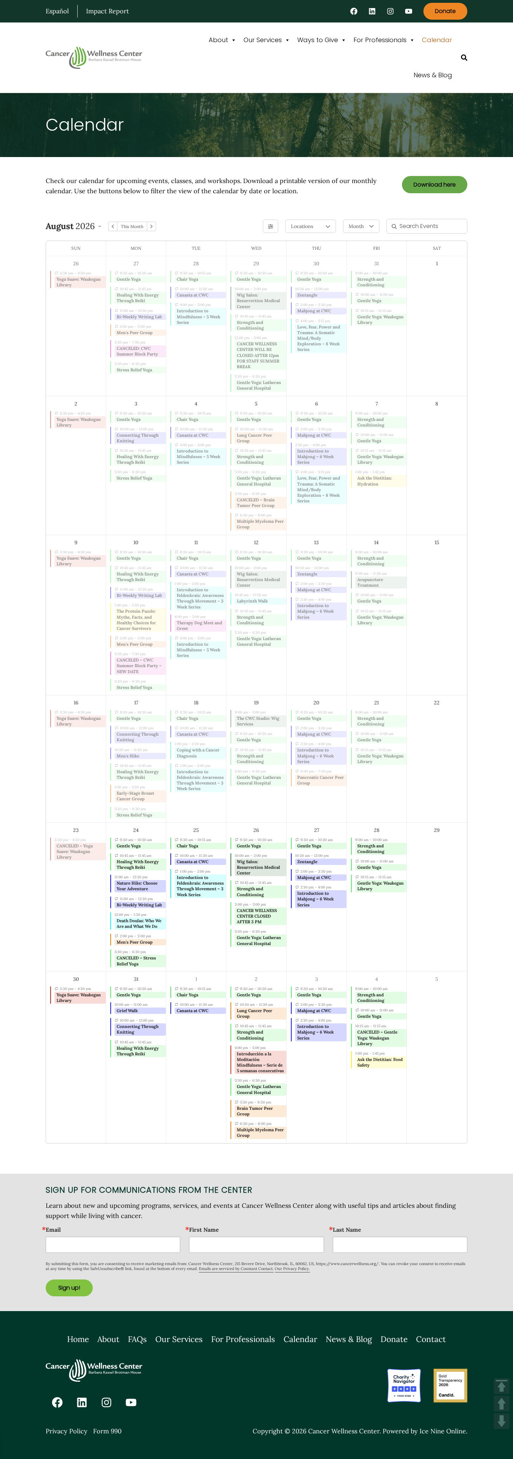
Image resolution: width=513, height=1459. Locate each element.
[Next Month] (151, 226)
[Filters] (270, 226)
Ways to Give (317, 39)
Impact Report (107, 11)
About (218, 39)
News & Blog (433, 75)
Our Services (262, 39)
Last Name (347, 1229)
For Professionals (380, 39)
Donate (445, 11)
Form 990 (107, 1431)
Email (53, 1229)
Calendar (437, 39)
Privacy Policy (66, 1431)
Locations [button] (302, 226)
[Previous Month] (113, 226)
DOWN (501, 1421)
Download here (435, 185)
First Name (204, 1229)
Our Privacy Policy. (292, 1268)
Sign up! (69, 1288)
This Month (132, 226)
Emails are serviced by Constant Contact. (236, 1268)
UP (501, 1404)
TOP (501, 1386)
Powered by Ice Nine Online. (425, 1431)
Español (57, 11)
